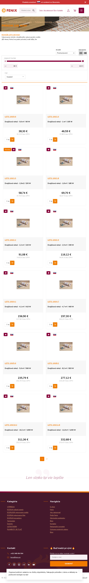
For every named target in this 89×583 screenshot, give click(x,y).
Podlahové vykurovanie (43, 22)
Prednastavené (62, 53)
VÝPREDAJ (11, 507)
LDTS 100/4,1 (10, 301)
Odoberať (69, 564)
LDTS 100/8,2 (53, 363)
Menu (81, 10)
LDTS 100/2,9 (53, 240)
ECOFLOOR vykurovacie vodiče (20, 22)
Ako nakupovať (48, 10)
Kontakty (60, 10)
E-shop (52, 507)
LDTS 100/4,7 (53, 301)
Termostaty (11, 521)
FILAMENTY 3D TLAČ (14, 529)
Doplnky (10, 524)
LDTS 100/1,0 (53, 116)
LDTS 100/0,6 (10, 116)
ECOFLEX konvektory (14, 518)
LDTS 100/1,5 (10, 178)
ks (8, 140)
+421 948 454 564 (16, 553)
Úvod (4, 22)
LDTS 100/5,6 (10, 363)
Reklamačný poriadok (57, 527)
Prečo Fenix (54, 515)
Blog (55, 10)
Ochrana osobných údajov (59, 529)
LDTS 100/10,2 (11, 425)
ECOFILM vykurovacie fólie (16, 515)
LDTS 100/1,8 (53, 178)
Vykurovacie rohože (62, 22)
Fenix (41, 10)
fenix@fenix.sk (15, 557)
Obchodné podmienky (57, 518)
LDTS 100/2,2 (10, 240)
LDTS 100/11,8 (54, 425)
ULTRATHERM (12, 527)
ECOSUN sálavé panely (15, 510)
